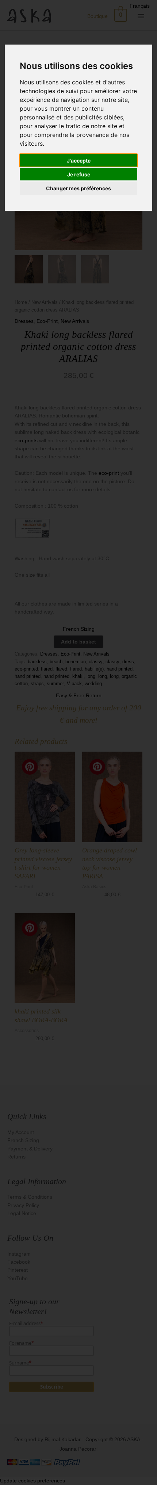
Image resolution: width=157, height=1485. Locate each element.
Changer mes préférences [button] (78, 188)
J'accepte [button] (79, 160)
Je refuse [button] (78, 174)
